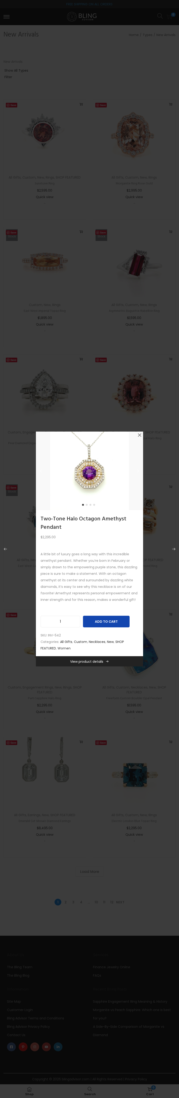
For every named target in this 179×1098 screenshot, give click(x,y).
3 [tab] (91, 506)
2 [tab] (88, 506)
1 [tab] (84, 506)
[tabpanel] (89, 471)
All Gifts (66, 641)
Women (64, 648)
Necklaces (97, 641)
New (110, 641)
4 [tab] (95, 506)
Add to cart (106, 621)
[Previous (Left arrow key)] (5, 549)
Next (138, 471)
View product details (86, 661)
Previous (41, 471)
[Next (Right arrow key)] (174, 549)
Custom (80, 641)
